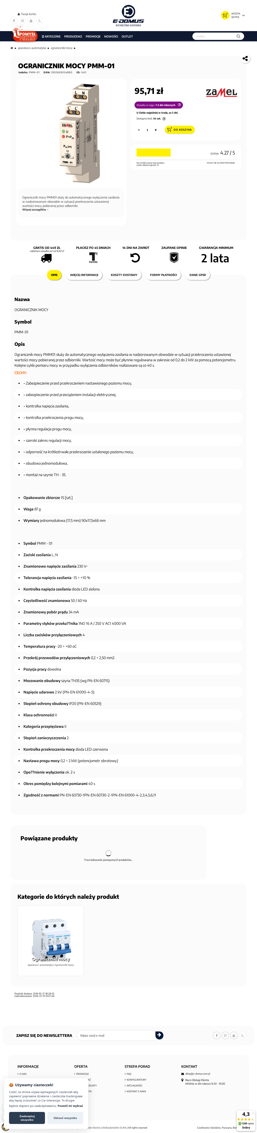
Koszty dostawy (124, 275)
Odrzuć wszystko (65, 1118)
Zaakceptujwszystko (27, 1118)
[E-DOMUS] (128, 15)
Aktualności (134, 1085)
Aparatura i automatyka (32, 48)
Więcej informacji (84, 275)
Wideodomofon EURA (114, 1127)
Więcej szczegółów (34, 209)
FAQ (129, 1074)
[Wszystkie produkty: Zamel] (221, 93)
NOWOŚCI (111, 36)
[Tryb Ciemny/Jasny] (39, 20)
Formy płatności (163, 275)
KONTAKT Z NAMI (136, 1091)
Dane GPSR (198, 275)
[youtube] (31, 20)
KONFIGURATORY (136, 1079)
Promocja (82, 1074)
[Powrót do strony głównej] (11, 48)
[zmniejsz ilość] (139, 130)
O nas (23, 1074)
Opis (54, 275)
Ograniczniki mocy (61, 48)
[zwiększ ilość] (155, 130)
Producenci (73, 36)
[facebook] (13, 20)
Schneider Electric (91, 1127)
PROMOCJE (93, 36)
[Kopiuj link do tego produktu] (245, 58)
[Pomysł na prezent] (25, 36)
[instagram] (22, 20)
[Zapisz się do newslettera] (159, 1035)
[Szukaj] (238, 36)
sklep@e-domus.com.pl (197, 1074)
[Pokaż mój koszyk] (225, 15)
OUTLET (127, 36)
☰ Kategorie (51, 36)
